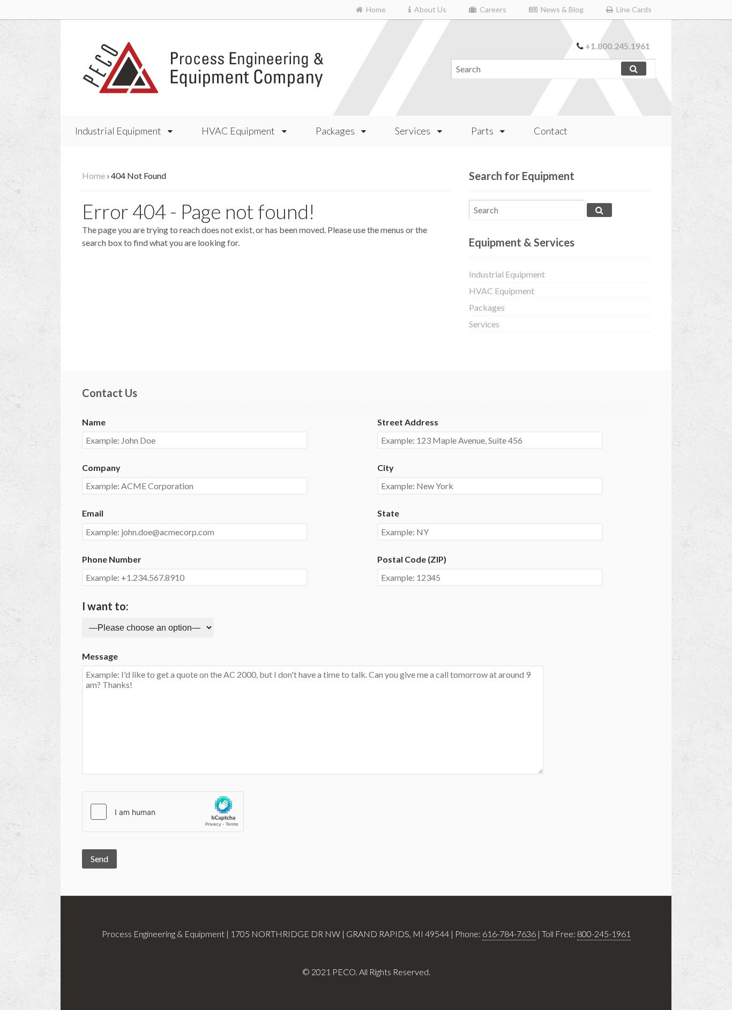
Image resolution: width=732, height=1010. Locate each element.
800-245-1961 (604, 934)
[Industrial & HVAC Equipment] (203, 88)
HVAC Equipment (238, 131)
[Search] (633, 69)
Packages (335, 131)
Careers (491, 9)
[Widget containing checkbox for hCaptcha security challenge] (163, 811)
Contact (550, 131)
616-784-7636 (509, 934)
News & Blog (560, 9)
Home (374, 9)
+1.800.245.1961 (617, 46)
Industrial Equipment (118, 131)
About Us (428, 9)
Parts (482, 131)
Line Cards (632, 9)
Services (412, 131)
